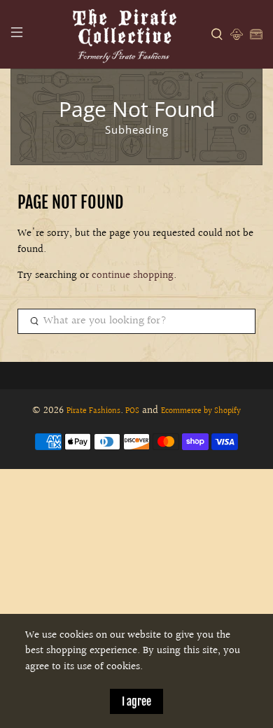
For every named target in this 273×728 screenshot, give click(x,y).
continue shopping (133, 275)
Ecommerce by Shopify (201, 411)
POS (132, 411)
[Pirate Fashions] (123, 34)
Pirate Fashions (93, 411)
